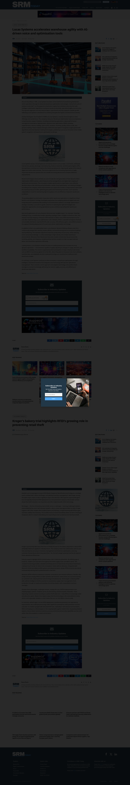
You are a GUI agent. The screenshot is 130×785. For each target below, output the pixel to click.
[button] (87, 380)
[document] (65, 392)
